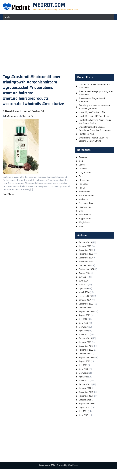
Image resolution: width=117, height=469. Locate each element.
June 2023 (83, 323)
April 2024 (83, 288)
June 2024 (83, 281)
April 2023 (83, 331)
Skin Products (85, 215)
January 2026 (85, 246)
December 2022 (86, 346)
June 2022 (83, 369)
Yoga (81, 226)
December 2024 (86, 258)
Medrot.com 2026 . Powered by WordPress (58, 465)
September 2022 (86, 357)
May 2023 (83, 327)
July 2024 (83, 277)
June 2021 (83, 415)
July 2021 (83, 411)
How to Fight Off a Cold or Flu (92, 112)
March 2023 (84, 334)
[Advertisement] (58, 47)
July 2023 (83, 319)
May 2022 (83, 373)
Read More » (8, 194)
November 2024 (86, 261)
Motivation (83, 199)
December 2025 (86, 250)
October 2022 (85, 354)
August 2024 (84, 273)
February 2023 (85, 338)
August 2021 (84, 407)
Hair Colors (83, 184)
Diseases (83, 168)
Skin (81, 211)
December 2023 (86, 304)
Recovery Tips (85, 207)
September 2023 (86, 311)
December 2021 (86, 392)
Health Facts (84, 192)
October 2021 (85, 400)
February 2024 (85, 296)
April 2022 (83, 377)
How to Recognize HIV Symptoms (94, 116)
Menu (7, 17)
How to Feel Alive (86, 134)
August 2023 (84, 315)
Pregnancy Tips (86, 203)
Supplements (85, 218)
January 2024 (85, 300)
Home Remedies (86, 195)
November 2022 (86, 350)
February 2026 (85, 242)
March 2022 (84, 380)
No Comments (11, 116)
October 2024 (85, 265)
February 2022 (85, 384)
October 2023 (85, 308)
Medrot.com (49, 5)
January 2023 (85, 342)
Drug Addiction (85, 172)
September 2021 (86, 403)
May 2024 (83, 284)
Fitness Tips (84, 180)
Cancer (82, 165)
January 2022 (85, 388)
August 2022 (84, 361)
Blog (24, 116)
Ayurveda (83, 157)
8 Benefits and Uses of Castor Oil (23, 111)
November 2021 (86, 396)
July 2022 (83, 365)
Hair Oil (30, 116)
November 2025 (86, 254)
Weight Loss (84, 222)
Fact (81, 176)
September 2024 (86, 269)
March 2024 (84, 292)
